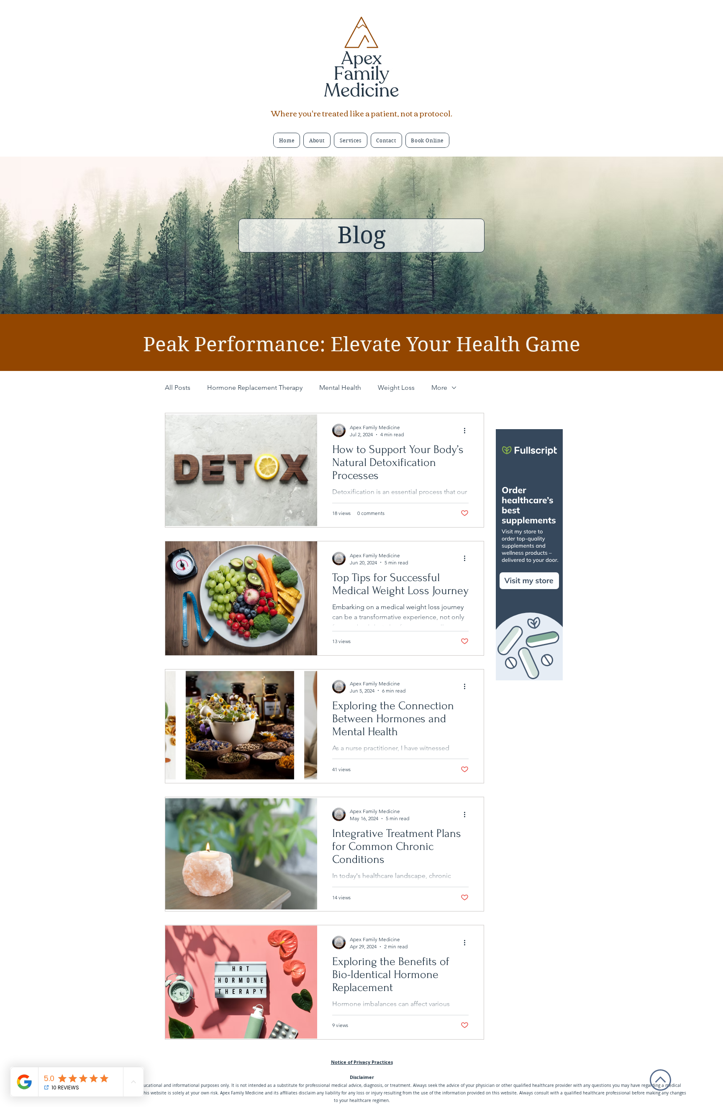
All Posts (177, 387)
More (439, 387)
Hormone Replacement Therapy (255, 387)
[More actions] (467, 430)
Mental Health (340, 387)
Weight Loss (396, 387)
